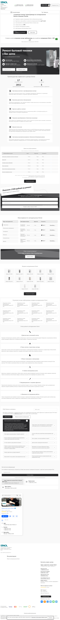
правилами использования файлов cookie (39, 617)
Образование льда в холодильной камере (23, 241)
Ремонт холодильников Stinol (13, 558)
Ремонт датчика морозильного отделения (8, 168)
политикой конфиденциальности (35, 208)
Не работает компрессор (23, 225)
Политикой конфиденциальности (40, 477)
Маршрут (6, 516)
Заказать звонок (30, 256)
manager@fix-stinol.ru (45, 578)
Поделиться (42, 602)
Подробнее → (52, 225)
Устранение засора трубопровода (7, 162)
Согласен (50, 617)
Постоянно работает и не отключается (23, 235)
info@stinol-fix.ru (44, 575)
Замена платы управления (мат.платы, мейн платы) (10, 156)
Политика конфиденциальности (30, 613)
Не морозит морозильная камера (23, 230)
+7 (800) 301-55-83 (19, 4)
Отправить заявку (21, 69)
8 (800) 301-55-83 (44, 572)
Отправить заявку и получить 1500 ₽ (30, 206)
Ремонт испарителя (5, 165)
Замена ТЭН (4, 159)
